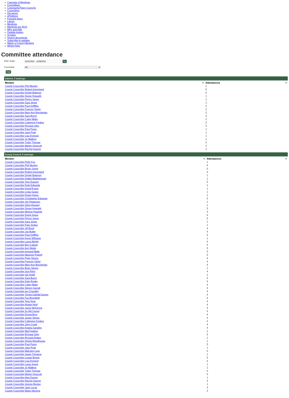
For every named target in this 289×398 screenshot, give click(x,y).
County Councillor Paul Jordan (21, 225)
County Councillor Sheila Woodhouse (25, 341)
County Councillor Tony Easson (22, 182)
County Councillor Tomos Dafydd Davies (26, 294)
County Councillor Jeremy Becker (23, 384)
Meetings (12, 24)
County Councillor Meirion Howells (23, 212)
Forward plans (15, 18)
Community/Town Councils (21, 8)
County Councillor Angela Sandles (23, 328)
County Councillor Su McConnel (22, 311)
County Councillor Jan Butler (20, 231)
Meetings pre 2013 (17, 27)
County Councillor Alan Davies (21, 377)
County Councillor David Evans (22, 188)
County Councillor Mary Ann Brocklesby (26, 112)
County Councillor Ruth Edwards (22, 185)
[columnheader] (104, 82)
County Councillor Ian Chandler (22, 291)
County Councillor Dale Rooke (21, 281)
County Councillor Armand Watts (22, 251)
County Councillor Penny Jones (22, 99)
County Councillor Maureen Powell (23, 255)
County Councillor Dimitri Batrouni (23, 92)
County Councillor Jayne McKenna (23, 308)
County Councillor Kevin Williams (23, 238)
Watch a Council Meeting (20, 43)
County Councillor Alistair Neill (21, 304)
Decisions (12, 13)
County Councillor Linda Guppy (22, 192)
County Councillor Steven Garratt (22, 288)
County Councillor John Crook (21, 324)
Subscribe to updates (18, 40)
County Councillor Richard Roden (23, 338)
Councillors (13, 10)
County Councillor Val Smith (20, 275)
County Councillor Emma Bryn (21, 314)
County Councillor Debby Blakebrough (25, 178)
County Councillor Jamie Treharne (23, 354)
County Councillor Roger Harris (22, 195)
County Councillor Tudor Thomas (22, 142)
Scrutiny (11, 35)
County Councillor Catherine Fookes (24, 122)
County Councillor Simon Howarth (23, 96)
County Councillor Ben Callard (21, 245)
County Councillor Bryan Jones (21, 168)
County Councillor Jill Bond (19, 228)
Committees (13, 5)
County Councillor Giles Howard (22, 205)
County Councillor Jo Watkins (20, 139)
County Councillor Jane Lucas (21, 387)
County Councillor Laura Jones (21, 364)
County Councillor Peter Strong (21, 258)
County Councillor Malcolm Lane (22, 351)
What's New (13, 46)
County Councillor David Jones (21, 215)
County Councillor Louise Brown (22, 357)
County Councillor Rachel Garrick (23, 149)
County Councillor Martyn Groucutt (23, 146)
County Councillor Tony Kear (20, 301)
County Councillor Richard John (22, 126)
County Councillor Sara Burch (21, 116)
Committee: (9, 67)
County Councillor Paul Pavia (21, 129)
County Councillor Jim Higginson (22, 202)
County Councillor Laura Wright (22, 241)
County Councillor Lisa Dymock (22, 136)
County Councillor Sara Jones (21, 102)
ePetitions (12, 16)
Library (11, 21)
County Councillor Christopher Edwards (26, 198)
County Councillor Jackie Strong (22, 318)
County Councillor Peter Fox (20, 162)
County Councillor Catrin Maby (21, 119)
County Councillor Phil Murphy (21, 86)
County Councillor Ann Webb (20, 248)
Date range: (9, 61)
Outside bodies (15, 32)
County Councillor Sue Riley (20, 271)
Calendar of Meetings (18, 2)
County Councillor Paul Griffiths (22, 106)
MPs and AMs (14, 29)
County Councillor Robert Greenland (24, 89)
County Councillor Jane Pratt (20, 132)
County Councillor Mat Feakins (21, 331)
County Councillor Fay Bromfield (22, 298)
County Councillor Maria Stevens (22, 391)
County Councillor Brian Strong (21, 268)
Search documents (17, 37)
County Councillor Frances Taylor (23, 109)
